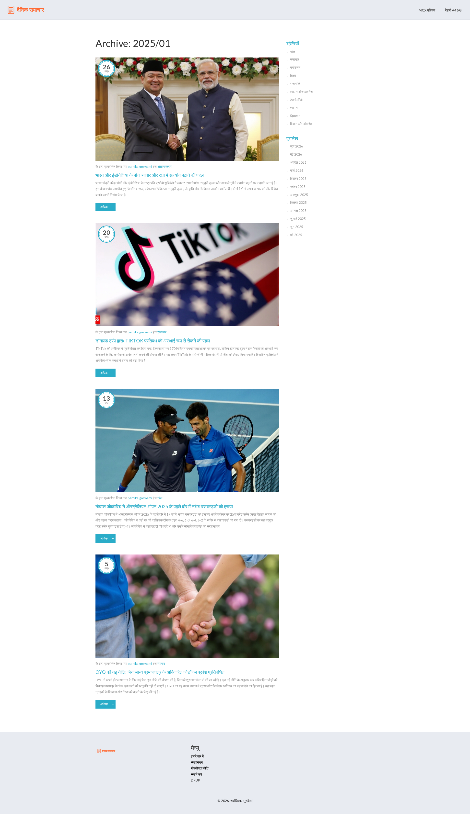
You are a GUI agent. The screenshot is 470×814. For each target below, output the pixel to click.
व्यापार (161, 664)
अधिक (104, 207)
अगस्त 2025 (298, 211)
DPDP (195, 780)
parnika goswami (140, 167)
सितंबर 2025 (298, 202)
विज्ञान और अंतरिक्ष (301, 124)
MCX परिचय (427, 10)
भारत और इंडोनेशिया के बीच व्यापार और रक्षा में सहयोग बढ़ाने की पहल (149, 175)
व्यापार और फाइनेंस (301, 92)
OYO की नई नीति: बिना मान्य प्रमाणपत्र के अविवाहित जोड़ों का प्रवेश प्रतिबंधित (159, 672)
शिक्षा (293, 76)
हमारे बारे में (197, 756)
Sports (295, 116)
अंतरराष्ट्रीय (164, 167)
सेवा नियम (197, 762)
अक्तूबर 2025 (299, 195)
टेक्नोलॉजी (296, 100)
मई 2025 (296, 235)
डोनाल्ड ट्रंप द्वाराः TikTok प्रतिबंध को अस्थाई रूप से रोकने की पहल (152, 340)
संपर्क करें (196, 774)
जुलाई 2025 (298, 219)
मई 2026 (296, 154)
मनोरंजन (295, 67)
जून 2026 (296, 146)
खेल (159, 498)
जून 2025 (296, 227)
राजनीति (295, 84)
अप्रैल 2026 (298, 162)
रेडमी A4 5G (453, 10)
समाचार (161, 332)
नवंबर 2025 (298, 187)
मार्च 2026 (296, 170)
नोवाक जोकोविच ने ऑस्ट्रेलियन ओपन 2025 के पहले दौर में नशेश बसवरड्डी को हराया (164, 506)
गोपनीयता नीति (200, 768)
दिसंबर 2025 (298, 179)
